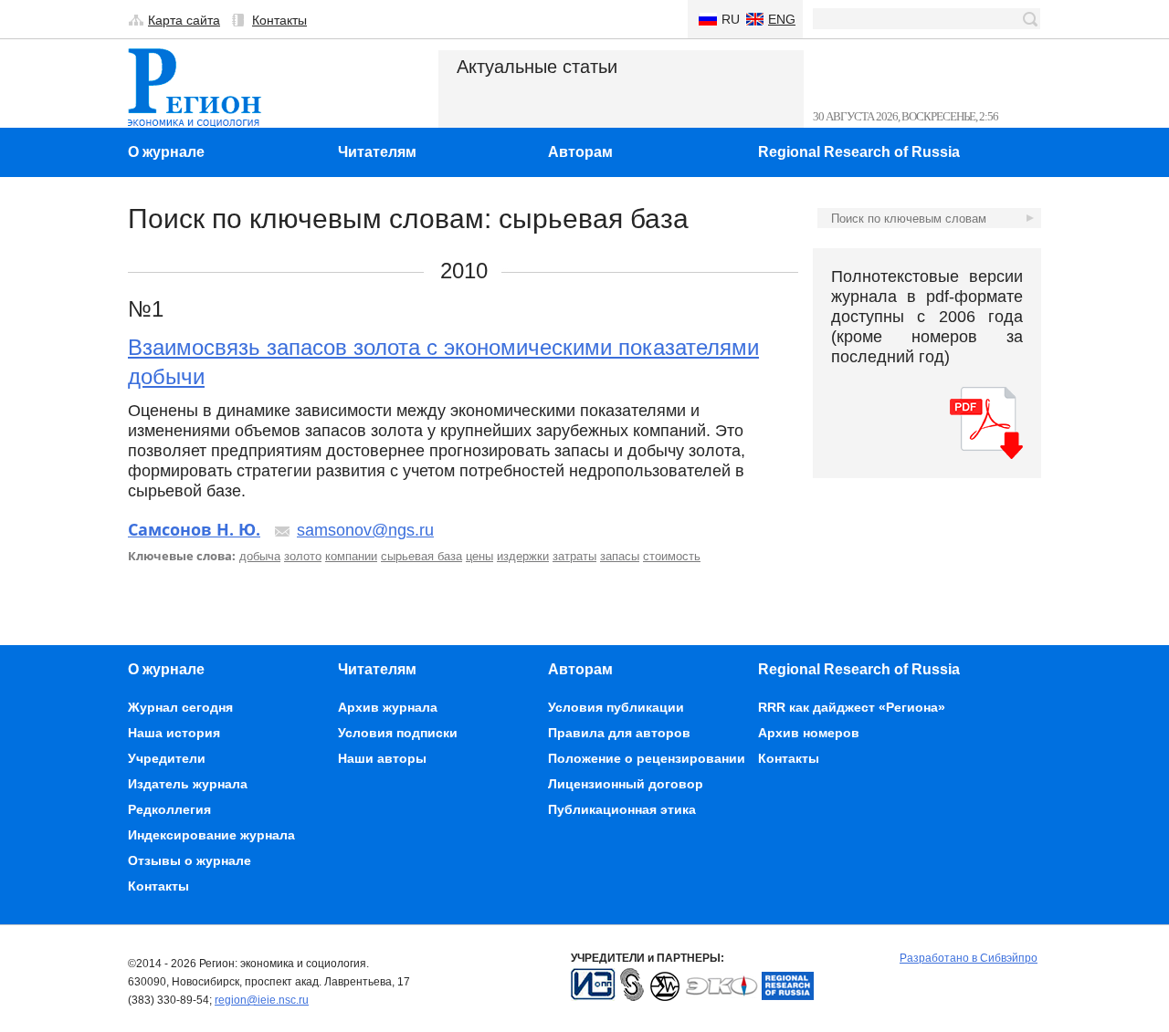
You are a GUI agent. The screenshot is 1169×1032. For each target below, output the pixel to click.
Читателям (377, 152)
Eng (781, 19)
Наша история (174, 732)
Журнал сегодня (180, 707)
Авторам (580, 152)
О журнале (166, 152)
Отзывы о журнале (189, 860)
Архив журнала (387, 707)
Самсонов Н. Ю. (194, 529)
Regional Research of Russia (859, 152)
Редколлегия (169, 809)
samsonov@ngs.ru (365, 530)
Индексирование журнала (211, 835)
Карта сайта (184, 20)
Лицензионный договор (625, 784)
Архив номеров (808, 732)
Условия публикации (616, 707)
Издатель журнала (187, 784)
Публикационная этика (622, 809)
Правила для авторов (619, 732)
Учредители (166, 758)
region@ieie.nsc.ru (262, 1000)
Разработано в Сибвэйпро (968, 958)
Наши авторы (382, 758)
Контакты (279, 20)
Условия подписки (398, 732)
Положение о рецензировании (646, 758)
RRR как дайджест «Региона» (851, 707)
